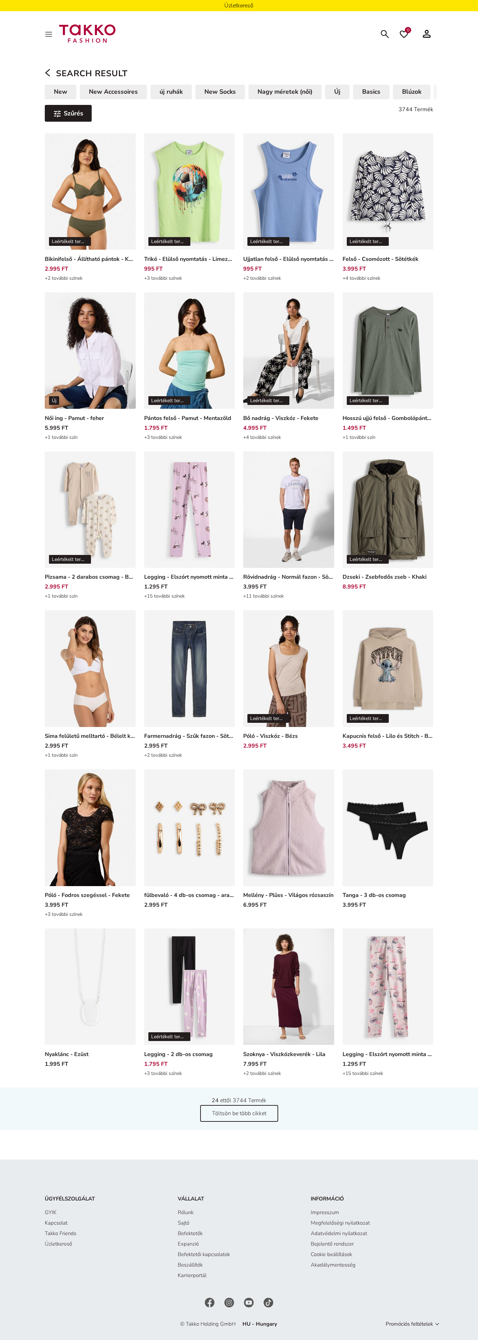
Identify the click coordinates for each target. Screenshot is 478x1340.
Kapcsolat (56, 1222)
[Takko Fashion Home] (87, 33)
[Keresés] (385, 33)
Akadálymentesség (333, 1264)
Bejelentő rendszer (332, 1243)
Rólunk (186, 1212)
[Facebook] (210, 1302)
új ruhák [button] (171, 91)
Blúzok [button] (411, 91)
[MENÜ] (49, 33)
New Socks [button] (220, 91)
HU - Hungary (259, 1323)
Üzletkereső (58, 1243)
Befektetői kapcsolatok (204, 1254)
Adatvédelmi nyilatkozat (339, 1233)
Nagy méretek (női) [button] (285, 91)
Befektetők (190, 1233)
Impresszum (325, 1212)
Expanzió (188, 1243)
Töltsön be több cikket (239, 1113)
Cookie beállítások (331, 1254)
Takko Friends (60, 1233)
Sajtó (183, 1222)
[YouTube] (249, 1302)
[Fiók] (427, 33)
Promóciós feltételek (409, 1323)
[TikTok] (268, 1302)
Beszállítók (190, 1264)
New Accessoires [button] (113, 91)
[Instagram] (230, 1302)
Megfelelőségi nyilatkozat (340, 1222)
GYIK (50, 1212)
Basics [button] (371, 91)
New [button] (60, 91)
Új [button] (337, 91)
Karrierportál (192, 1275)
